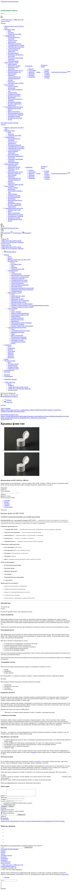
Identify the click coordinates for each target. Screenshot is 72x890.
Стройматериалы (16, 273)
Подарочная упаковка (18, 418)
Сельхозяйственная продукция (20, 330)
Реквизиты (4, 860)
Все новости (4, 818)
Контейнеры (56, 416)
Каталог (10, 258)
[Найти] (1, 15)
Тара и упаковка (16, 311)
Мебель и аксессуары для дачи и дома (12, 410)
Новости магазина (8, 813)
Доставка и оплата (13, 364)
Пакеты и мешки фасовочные (9, 416)
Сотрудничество (6, 861)
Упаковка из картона (33, 416)
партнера (33, 752)
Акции (3, 854)
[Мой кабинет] (2, 17)
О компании (11, 348)
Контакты (4, 857)
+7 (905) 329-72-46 (6, 19)
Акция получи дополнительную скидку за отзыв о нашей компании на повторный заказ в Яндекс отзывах (33, 821)
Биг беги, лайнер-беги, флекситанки (35, 418)
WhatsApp (9, 402)
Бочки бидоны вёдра (46, 416)
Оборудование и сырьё (18, 296)
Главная (3, 850)
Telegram (9, 400)
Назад (9, 256)
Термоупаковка (22, 416)
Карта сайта (64, 874)
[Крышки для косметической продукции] (21, 450)
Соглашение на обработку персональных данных (17, 803)
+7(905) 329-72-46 (6, 245)
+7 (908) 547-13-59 (17, 19)
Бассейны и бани (16, 264)
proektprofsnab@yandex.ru (10, 396)
